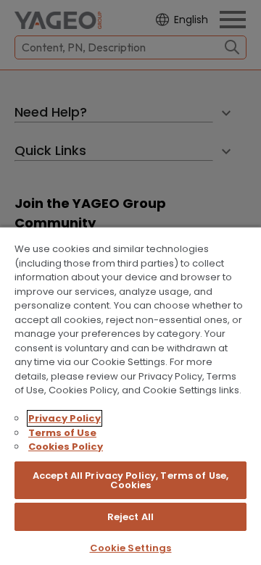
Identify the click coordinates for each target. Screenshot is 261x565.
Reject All (130, 517)
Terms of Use (62, 433)
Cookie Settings (131, 548)
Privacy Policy (64, 418)
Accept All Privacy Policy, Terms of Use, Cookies (130, 480)
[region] (130, 395)
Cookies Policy (65, 446)
